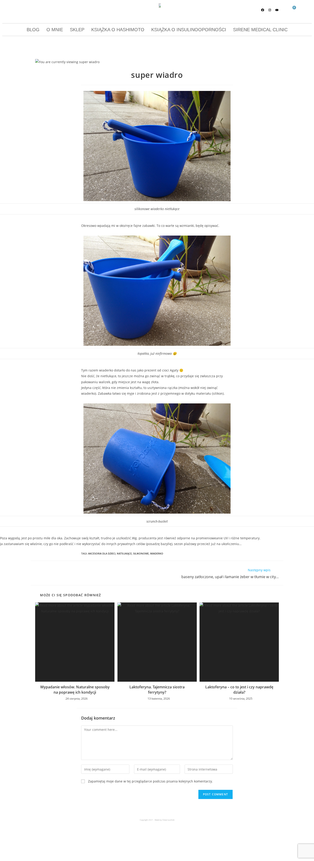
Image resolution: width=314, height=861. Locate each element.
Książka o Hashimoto (117, 29)
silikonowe (141, 553)
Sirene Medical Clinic (260, 29)
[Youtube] (277, 10)
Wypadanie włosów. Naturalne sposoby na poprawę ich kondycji (75, 689)
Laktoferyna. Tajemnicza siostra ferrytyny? (157, 689)
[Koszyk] (292, 10)
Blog (33, 29)
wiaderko (156, 553)
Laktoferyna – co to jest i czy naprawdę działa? (239, 689)
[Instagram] (270, 10)
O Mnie (54, 29)
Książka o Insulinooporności (188, 29)
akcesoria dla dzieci (101, 553)
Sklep (77, 29)
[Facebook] (263, 10)
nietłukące (124, 553)
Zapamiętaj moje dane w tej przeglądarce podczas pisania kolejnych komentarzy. (150, 781)
